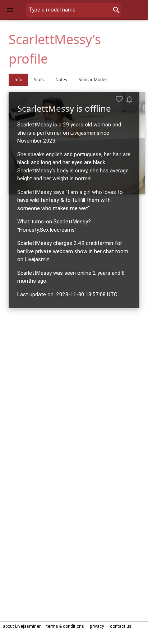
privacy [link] (97, 626)
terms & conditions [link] (65, 626)
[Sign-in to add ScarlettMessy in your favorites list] (119, 99)
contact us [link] (120, 626)
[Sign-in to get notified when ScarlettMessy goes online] (129, 99)
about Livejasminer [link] (22, 626)
